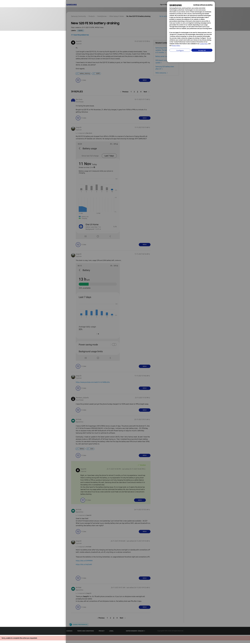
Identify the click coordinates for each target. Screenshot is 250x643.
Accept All (202, 50)
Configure (180, 50)
